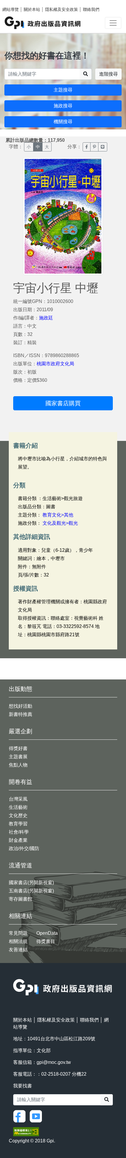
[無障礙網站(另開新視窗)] (26, 1131)
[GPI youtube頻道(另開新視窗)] (37, 1115)
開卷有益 (20, 782)
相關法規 (18, 941)
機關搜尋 (63, 121)
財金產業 (18, 840)
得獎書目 (45, 941)
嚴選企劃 (20, 731)
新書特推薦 (20, 714)
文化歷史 (18, 815)
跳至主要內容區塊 (16, 3)
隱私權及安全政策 (61, 9)
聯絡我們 (91, 9)
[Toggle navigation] (113, 23)
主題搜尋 (63, 89)
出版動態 (20, 689)
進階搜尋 (108, 73)
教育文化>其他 (57, 514)
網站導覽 (10, 9)
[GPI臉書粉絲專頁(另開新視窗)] (20, 1115)
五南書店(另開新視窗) (31, 890)
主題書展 (18, 756)
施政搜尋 (63, 105)
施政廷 (46, 317)
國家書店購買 (63, 403)
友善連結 (18, 949)
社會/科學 (19, 831)
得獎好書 (18, 748)
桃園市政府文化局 (55, 363)
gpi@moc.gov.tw (54, 1062)
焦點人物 (18, 764)
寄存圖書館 (20, 899)
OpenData (47, 933)
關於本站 (32, 9)
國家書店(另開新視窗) (31, 882)
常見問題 (18, 933)
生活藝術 (18, 807)
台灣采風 (18, 799)
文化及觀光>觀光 (60, 523)
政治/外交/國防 (24, 848)
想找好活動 (20, 706)
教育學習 (18, 823)
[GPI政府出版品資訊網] (43, 23)
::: (15, 975)
